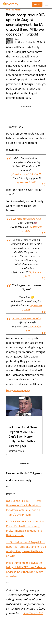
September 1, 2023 (26, 182)
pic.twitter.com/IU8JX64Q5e (26, 219)
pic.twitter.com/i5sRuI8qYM (26, 174)
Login (37, 4)
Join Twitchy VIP (33, 613)
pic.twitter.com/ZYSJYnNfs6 (26, 319)
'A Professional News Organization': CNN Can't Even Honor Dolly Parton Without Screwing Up (23, 437)
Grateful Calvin (16, 451)
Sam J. (18, 39)
